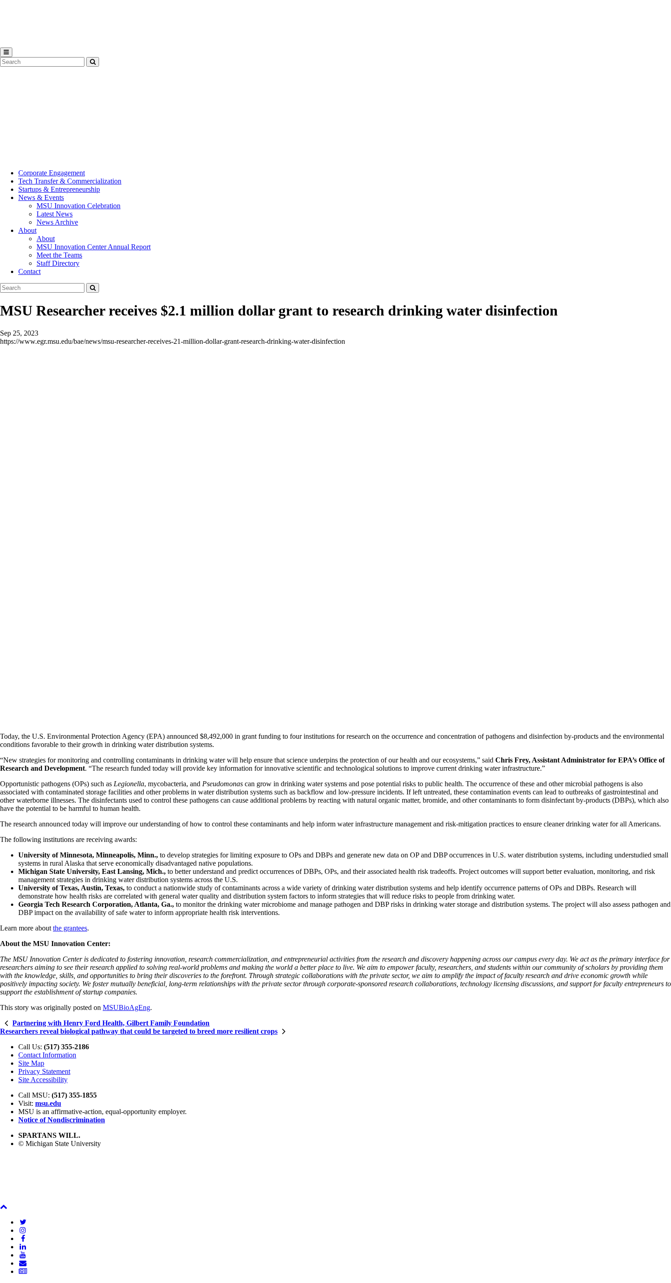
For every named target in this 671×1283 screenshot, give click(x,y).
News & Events (41, 197)
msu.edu (48, 1103)
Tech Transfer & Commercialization (69, 181)
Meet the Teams (59, 255)
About (27, 230)
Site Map (31, 1063)
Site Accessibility (43, 1079)
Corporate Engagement (51, 173)
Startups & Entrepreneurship (59, 189)
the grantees (70, 928)
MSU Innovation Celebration (79, 206)
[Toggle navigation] (6, 52)
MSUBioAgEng (126, 1007)
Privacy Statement (44, 1071)
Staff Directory (58, 263)
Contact (29, 271)
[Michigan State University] (23, 43)
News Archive (57, 222)
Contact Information (47, 1055)
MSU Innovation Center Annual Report (94, 247)
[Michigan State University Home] (23, 1198)
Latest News (55, 214)
